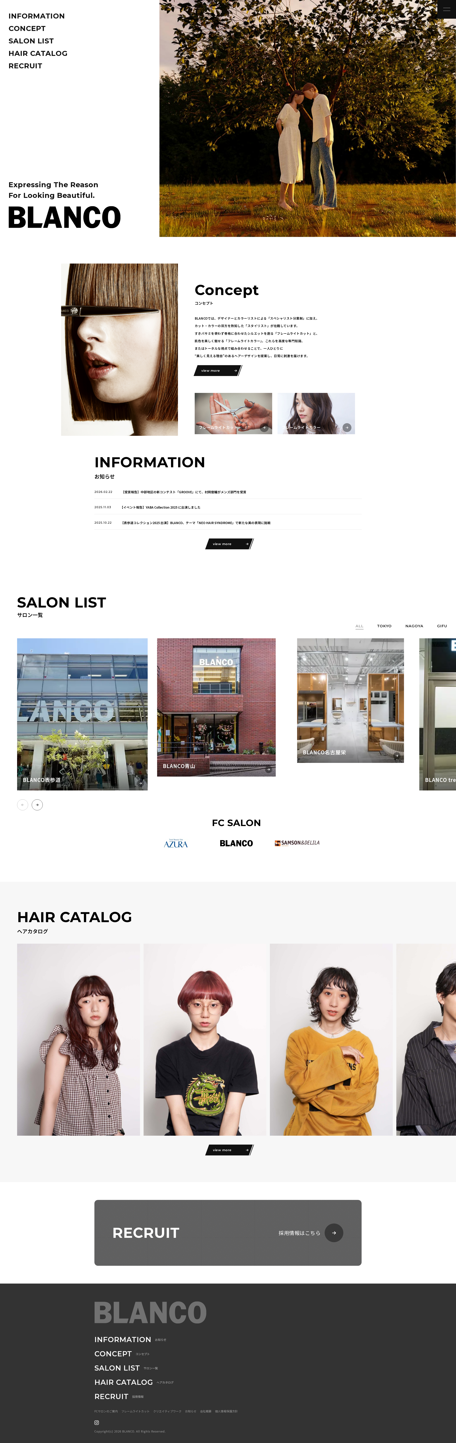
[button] (37, 804)
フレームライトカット (135, 1411)
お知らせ (190, 1411)
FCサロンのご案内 (106, 1411)
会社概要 (205, 1411)
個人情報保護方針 (226, 1411)
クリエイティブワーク (167, 1411)
